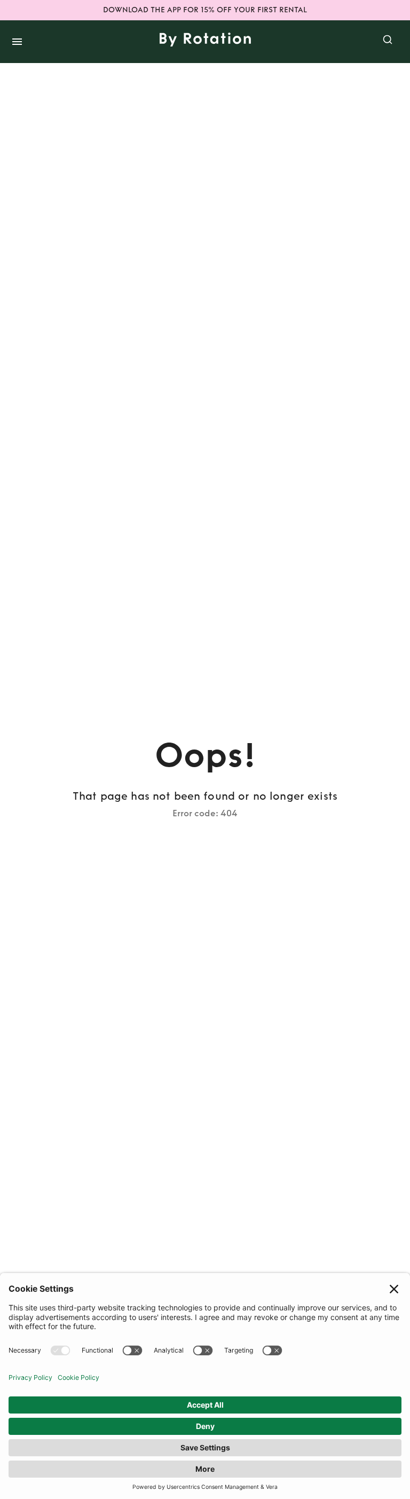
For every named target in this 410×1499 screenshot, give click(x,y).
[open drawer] (17, 41)
